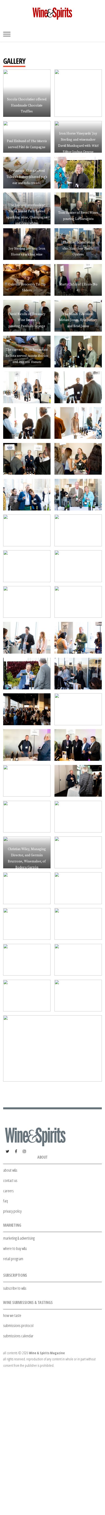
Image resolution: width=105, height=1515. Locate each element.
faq (5, 1201)
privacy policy (12, 1211)
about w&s (10, 1170)
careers (8, 1190)
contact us (10, 1180)
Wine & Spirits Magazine (47, 1353)
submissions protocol (18, 1325)
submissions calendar (18, 1336)
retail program (13, 1258)
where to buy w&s (15, 1248)
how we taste (12, 1315)
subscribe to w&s (14, 1288)
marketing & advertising (19, 1238)
